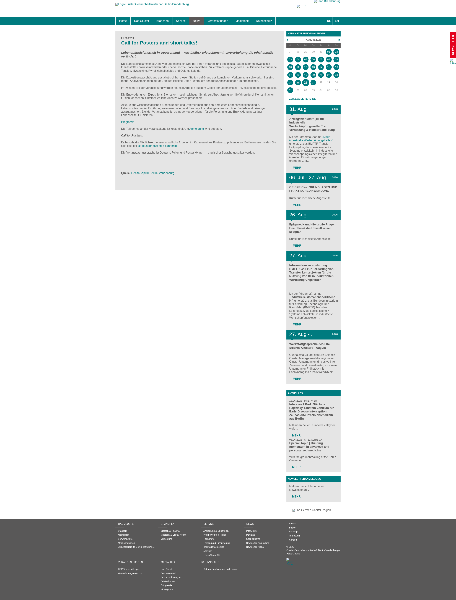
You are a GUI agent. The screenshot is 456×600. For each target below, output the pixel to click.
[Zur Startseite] (152, 5)
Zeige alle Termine (302, 98)
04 (298, 59)
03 (290, 59)
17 (290, 74)
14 (321, 67)
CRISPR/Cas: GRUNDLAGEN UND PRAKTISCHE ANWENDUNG (313, 189)
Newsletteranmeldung (304, 478)
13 (313, 67)
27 (313, 82)
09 (336, 59)
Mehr (296, 167)
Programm (127, 121)
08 (328, 59)
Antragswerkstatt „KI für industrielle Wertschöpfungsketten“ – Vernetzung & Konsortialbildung (312, 124)
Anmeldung (196, 128)
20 (313, 74)
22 (328, 74)
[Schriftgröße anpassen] (321, 21)
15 (328, 67)
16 (336, 67)
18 (298, 74)
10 (290, 67)
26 (305, 82)
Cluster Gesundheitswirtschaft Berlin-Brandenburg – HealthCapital (313, 552)
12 (305, 67)
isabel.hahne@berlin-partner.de (158, 145)
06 (313, 59)
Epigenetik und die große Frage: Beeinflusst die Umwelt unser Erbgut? (312, 228)
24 (290, 82)
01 (328, 51)
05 (305, 59)
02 (336, 51)
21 (321, 74)
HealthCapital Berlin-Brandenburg (152, 173)
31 (290, 90)
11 (298, 67)
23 (336, 74)
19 (305, 74)
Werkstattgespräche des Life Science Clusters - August (309, 345)
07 (321, 59)
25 (298, 82)
